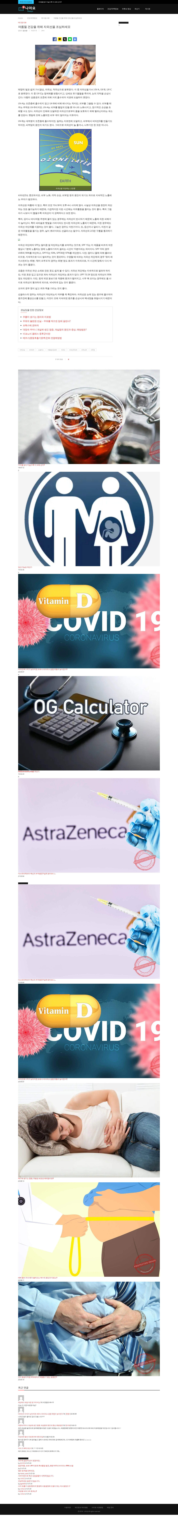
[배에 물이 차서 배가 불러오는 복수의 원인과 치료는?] (89, 1229)
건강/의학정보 (112, 9)
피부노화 (84, 350)
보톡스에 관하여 (31, 325)
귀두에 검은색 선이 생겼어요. (29, 1461)
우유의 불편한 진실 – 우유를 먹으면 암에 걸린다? (47, 321)
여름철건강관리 (52, 350)
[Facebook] (154, 2)
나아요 (22, 1478)
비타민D (31, 350)
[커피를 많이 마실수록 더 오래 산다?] (89, 417)
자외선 (63, 350)
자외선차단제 (73, 350)
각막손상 (22, 350)
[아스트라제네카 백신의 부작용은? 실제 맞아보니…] (89, 825)
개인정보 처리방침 (81, 1507)
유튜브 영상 (126, 9)
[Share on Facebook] (71, 359)
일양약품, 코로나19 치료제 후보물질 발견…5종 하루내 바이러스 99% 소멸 (45, 1466)
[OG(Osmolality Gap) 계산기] (89, 723)
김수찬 (22, 1463)
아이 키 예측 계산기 (25, 1448)
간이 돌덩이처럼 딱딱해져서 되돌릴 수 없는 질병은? (37, 1377)
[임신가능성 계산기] (89, 519)
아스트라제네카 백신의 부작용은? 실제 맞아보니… (37, 874)
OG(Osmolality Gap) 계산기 (28, 771)
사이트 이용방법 (97, 1507)
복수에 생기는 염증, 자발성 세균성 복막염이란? (36, 1178)
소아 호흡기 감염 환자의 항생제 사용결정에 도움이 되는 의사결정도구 (44, 1486)
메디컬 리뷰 (45, 18)
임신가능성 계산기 (25, 567)
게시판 (147, 9)
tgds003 (23, 1484)
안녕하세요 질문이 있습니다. (29, 1481)
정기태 (67, 1425)
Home (20, 18)
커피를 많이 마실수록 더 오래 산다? (50, 2)
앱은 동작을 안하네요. (26, 1471)
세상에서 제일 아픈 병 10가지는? (29, 1402)
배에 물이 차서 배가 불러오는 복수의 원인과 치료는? (37, 1278)
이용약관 (67, 1507)
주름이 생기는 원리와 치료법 (37, 316)
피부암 (93, 350)
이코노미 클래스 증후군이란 (36, 333)
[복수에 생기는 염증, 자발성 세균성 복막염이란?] (89, 1130)
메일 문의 (110, 1507)
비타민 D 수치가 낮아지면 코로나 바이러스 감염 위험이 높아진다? (42, 669)
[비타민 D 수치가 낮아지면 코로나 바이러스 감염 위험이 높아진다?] (89, 621)
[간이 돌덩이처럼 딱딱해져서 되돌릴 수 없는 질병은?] (89, 1329)
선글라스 (41, 350)
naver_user (24, 1473)
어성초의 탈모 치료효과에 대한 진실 (30, 1437)
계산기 (137, 9)
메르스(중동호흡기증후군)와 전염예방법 (42, 337)
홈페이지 (100, 9)
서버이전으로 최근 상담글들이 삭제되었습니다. (36, 1476)
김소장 (25, 31)
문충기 (68, 1414)
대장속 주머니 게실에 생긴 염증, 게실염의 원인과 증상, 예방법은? (55, 329)
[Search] (158, 9)
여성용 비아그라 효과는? (27, 1491)
